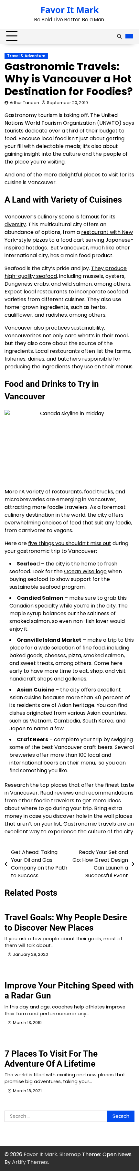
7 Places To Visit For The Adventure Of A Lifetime (51, 1059)
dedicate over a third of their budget (71, 130)
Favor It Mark (69, 10)
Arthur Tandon (24, 102)
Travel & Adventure (26, 55)
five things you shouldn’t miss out (69, 543)
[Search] (119, 36)
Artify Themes (30, 1162)
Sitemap (70, 1154)
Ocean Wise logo (85, 571)
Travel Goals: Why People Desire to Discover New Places (66, 922)
